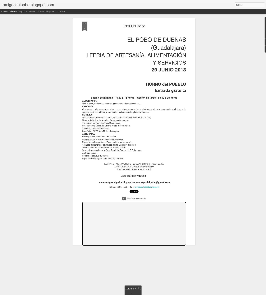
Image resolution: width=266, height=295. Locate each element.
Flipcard (13, 11)
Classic (4, 11)
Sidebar (40, 11)
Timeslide (60, 11)
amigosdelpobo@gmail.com (147, 186)
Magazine (23, 11)
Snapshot (50, 11)
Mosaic (32, 11)
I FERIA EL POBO (134, 26)
